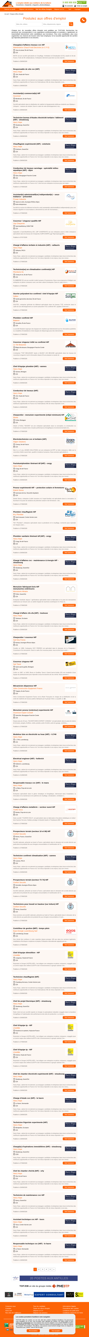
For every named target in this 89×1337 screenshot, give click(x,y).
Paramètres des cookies (71, 1308)
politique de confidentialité (23, 1323)
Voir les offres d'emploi (44, 9)
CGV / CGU (64, 1321)
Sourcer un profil (9, 9)
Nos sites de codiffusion (13, 1313)
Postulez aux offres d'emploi (44, 18)
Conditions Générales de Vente (73, 1313)
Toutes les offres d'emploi (41, 1308)
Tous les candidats (39, 1306)
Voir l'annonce (69, 61)
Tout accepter (56, 1330)
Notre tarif (8, 1310)
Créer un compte (82, 6)
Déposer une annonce (26, 9)
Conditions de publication (71, 1310)
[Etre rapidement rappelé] (82, 20)
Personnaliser (33, 1330)
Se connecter (69, 6)
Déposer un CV (59, 9)
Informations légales (69, 1306)
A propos (77, 9)
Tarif (69, 9)
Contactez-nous (10, 1306)
